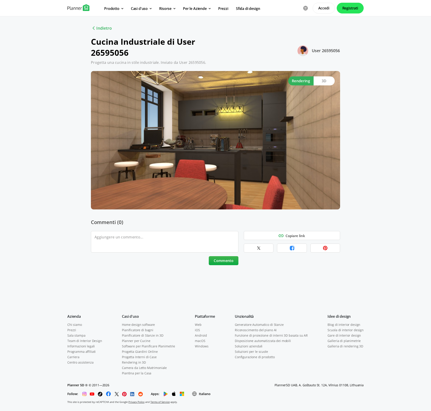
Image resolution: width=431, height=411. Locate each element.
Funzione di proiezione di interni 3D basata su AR (271, 335)
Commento (223, 260)
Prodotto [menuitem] (111, 8)
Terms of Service (160, 402)
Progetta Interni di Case (139, 357)
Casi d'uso (130, 316)
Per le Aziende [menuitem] (195, 8)
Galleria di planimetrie (344, 341)
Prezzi (71, 330)
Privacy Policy (136, 402)
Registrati (350, 8)
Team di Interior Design (84, 341)
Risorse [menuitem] (165, 8)
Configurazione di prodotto (255, 357)
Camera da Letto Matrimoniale (144, 368)
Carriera (73, 357)
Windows (201, 346)
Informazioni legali (81, 346)
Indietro (104, 28)
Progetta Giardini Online (140, 351)
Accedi (323, 8)
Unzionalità (244, 316)
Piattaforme (205, 316)
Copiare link (295, 235)
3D (324, 80)
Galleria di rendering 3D (345, 346)
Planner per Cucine (136, 341)
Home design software (138, 324)
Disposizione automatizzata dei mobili (263, 341)
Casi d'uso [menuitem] (139, 8)
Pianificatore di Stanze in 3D (142, 335)
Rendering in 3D (134, 362)
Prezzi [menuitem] (223, 8)
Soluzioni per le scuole (251, 351)
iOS (197, 330)
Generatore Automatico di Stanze (259, 324)
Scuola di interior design (346, 330)
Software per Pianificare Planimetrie (148, 346)
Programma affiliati (81, 351)
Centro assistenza (80, 362)
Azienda (74, 316)
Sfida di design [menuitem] (248, 8)
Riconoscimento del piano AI (256, 330)
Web (198, 324)
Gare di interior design (344, 335)
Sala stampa (76, 335)
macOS (200, 341)
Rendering (301, 80)
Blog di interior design (344, 324)
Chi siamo (74, 324)
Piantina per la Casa (136, 373)
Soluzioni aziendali (248, 346)
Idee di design (339, 316)
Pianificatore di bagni (137, 330)
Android (201, 335)
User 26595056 (326, 50)
